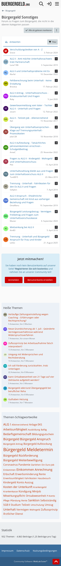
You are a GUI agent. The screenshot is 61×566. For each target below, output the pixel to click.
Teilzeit (26, 504)
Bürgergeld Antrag (13, 443)
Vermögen (22, 509)
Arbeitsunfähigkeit (15, 429)
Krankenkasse (10, 491)
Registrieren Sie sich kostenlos (31, 268)
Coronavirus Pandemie (16, 464)
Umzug (49, 504)
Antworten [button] (15, 41)
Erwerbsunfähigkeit (13, 478)
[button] (56, 30)
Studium (16, 504)
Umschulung (37, 504)
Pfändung (15, 500)
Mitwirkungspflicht (14, 495)
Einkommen (9, 469)
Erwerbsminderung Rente (30, 474)
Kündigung (25, 491)
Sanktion (34, 500)
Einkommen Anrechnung (34, 469)
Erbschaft (9, 474)
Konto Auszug (25, 482)
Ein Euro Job (48, 464)
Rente (24, 500)
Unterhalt (9, 509)
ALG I (7, 424)
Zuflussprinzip (49, 509)
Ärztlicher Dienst (13, 513)
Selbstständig (48, 500)
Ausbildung (34, 429)
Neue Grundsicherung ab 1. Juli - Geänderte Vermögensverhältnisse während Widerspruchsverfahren (31, 332)
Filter (54, 42)
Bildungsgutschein (43, 434)
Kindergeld (9, 482)
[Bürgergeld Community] (15, 4)
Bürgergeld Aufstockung (37, 444)
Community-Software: (30, 561)
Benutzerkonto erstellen (40, 279)
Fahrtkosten (31, 478)
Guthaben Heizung (18, 399)
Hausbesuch (44, 478)
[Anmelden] (49, 4)
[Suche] (41, 4)
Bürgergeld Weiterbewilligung (22, 460)
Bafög (44, 429)
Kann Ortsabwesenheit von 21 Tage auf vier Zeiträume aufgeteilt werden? (31, 378)
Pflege (6, 500)
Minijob (36, 491)
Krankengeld (39, 487)
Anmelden (13, 279)
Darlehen (36, 464)
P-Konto (51, 495)
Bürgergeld (11, 439)
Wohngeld (35, 509)
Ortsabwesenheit (36, 495)
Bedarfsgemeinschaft (17, 434)
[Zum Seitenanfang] (56, 561)
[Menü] (57, 4)
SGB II (6, 504)
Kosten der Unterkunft (17, 487)
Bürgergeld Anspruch (35, 439)
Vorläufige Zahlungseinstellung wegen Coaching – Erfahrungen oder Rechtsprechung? (28, 317)
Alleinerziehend (20, 424)
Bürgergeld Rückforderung (20, 455)
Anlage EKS (35, 424)
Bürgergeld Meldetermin (28, 449)
